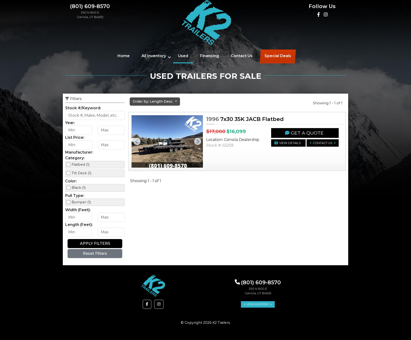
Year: (70, 122)
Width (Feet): (78, 210)
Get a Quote (307, 133)
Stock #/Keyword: (83, 108)
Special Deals (277, 56)
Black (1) (79, 187)
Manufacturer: (79, 152)
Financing (209, 56)
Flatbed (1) (80, 164)
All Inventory (154, 56)
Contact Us (242, 56)
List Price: (74, 137)
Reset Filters (95, 253)
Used (183, 56)
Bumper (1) (81, 202)
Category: (75, 158)
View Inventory (258, 304)
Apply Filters (95, 243)
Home (123, 56)
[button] (137, 141)
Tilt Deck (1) (81, 173)
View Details (290, 143)
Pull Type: (74, 195)
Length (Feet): (79, 224)
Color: (71, 181)
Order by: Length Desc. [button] (153, 101)
